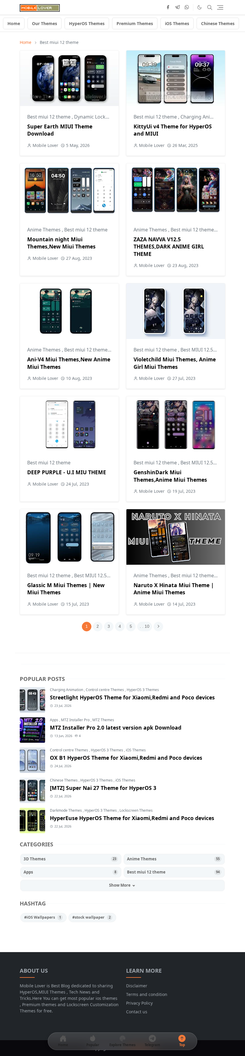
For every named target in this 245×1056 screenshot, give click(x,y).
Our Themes (44, 23)
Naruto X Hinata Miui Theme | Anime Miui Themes (174, 588)
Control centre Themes (105, 689)
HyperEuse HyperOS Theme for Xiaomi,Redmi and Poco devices (132, 818)
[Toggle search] (209, 7)
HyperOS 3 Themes (143, 689)
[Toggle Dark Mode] (199, 7)
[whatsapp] (187, 7)
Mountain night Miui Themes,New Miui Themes (61, 243)
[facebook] (168, 7)
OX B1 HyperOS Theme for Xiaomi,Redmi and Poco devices (126, 757)
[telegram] (177, 7)
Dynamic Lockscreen (98, 116)
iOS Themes (177, 23)
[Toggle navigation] (220, 7)
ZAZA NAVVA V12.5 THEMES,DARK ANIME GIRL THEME (169, 246)
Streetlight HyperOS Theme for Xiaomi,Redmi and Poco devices (132, 697)
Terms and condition (146, 994)
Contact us (136, 1011)
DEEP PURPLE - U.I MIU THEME (66, 472)
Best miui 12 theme (49, 116)
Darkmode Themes (66, 810)
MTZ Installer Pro (76, 719)
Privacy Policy (139, 1003)
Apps (54, 719)
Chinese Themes (218, 23)
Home (13, 23)
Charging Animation (203, 116)
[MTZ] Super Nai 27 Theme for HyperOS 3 (103, 787)
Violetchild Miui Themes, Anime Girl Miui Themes (175, 363)
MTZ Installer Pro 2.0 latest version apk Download (115, 727)
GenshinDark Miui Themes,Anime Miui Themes (170, 476)
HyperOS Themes (87, 23)
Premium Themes (135, 23)
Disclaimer (136, 986)
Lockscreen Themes (136, 810)
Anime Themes (44, 229)
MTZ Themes (103, 719)
